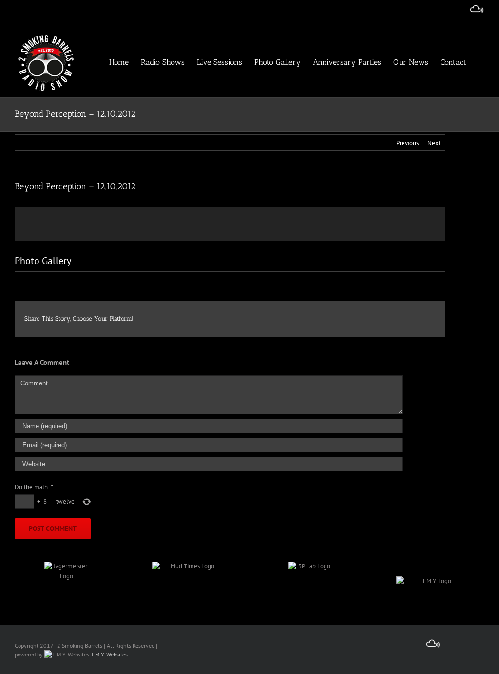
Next (434, 143)
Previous (407, 143)
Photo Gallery (43, 261)
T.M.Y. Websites (108, 654)
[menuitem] (125, 61)
